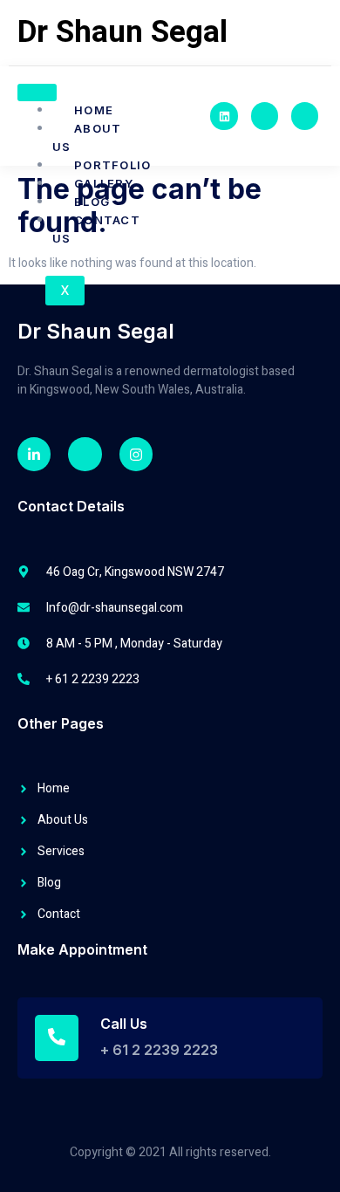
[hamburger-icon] (37, 92)
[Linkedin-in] (34, 453)
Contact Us (96, 229)
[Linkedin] (223, 115)
